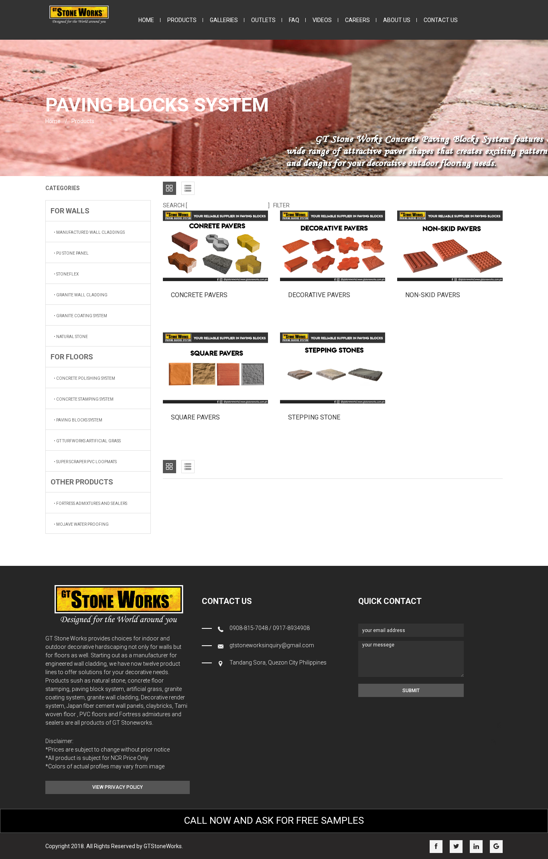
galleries (224, 20)
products (182, 20)
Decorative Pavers (319, 295)
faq (294, 20)
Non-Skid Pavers (432, 295)
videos (322, 20)
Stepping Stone (314, 417)
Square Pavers (195, 417)
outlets (263, 20)
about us (396, 20)
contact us (441, 20)
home (146, 20)
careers (357, 20)
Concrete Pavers (199, 295)
